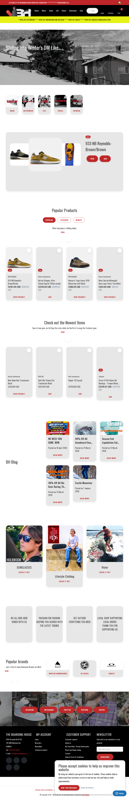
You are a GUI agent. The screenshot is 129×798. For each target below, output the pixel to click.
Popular (49, 220)
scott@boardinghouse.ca (19, 753)
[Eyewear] (76, 100)
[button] (68, 239)
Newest (79, 220)
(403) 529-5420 (14, 750)
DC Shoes (85, 673)
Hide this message (69, 787)
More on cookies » (88, 788)
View (92, 181)
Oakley (112, 673)
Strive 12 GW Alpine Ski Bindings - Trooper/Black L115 (108, 382)
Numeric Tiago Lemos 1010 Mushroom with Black (78, 282)
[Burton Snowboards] (57, 664)
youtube (84, 709)
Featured (64, 220)
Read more (57, 455)
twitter (67, 709)
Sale (81, 10)
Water (44, 10)
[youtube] (9, 767)
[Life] (44, 100)
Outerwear (73, 10)
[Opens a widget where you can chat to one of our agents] (119, 793)
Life (57, 10)
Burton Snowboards (58, 673)
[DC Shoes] (84, 664)
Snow (51, 10)
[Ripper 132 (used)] (79, 360)
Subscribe (105, 757)
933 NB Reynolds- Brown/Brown (15, 282)
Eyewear (28, 10)
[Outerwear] (28, 100)
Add (105, 181)
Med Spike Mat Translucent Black (18, 382)
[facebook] (9, 760)
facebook (29, 709)
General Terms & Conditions (44, 790)
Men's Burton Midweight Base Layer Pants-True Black (110, 282)
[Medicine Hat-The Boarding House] (18, 12)
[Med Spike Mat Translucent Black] (19, 360)
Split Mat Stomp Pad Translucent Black (46, 382)
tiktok (102, 709)
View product (19, 297)
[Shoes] (60, 100)
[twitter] (24, 760)
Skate (37, 10)
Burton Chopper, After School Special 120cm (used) (49, 282)
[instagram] (16, 760)
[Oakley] (111, 664)
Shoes (64, 10)
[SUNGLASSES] (24, 543)
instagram (48, 709)
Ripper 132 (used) (75, 380)
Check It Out (24, 572)
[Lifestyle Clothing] (64, 548)
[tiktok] (16, 767)
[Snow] (12, 100)
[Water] (105, 543)
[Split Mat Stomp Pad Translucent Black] (49, 360)
